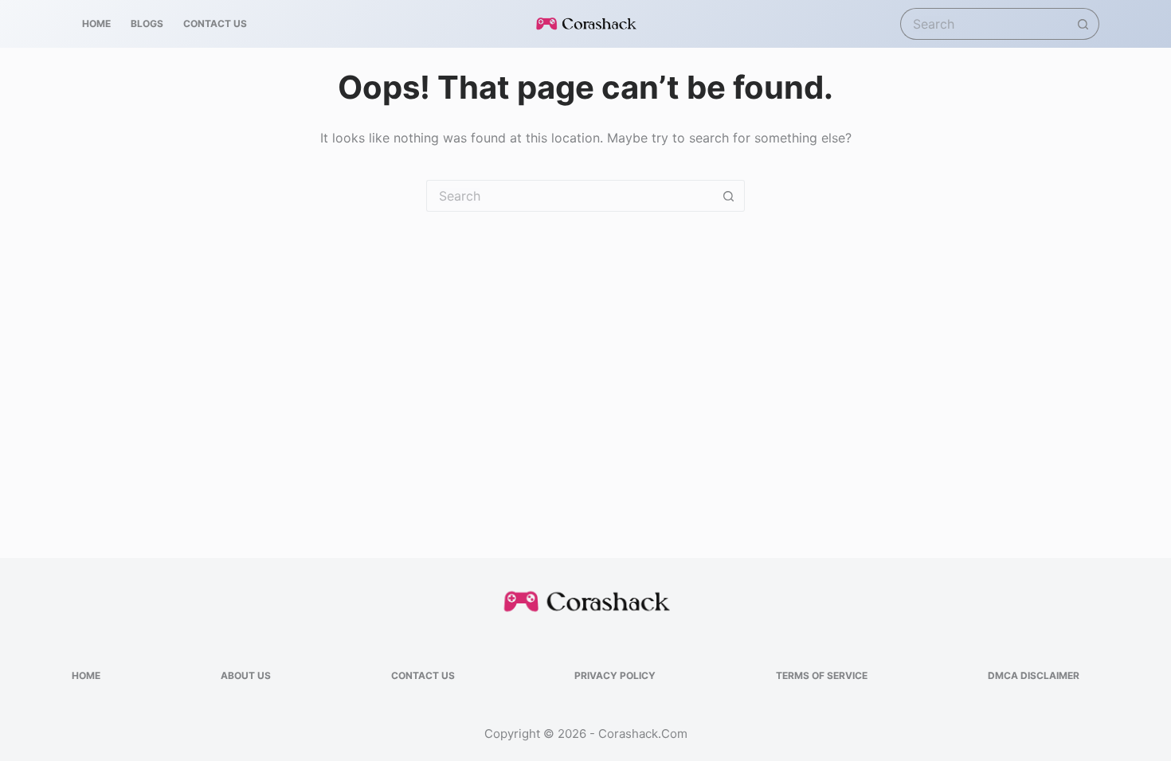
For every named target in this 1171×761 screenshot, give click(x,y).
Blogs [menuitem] (147, 23)
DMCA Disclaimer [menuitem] (1033, 675)
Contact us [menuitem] (215, 23)
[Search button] (1083, 24)
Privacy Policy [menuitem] (615, 675)
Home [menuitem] (96, 23)
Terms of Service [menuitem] (821, 675)
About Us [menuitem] (246, 675)
